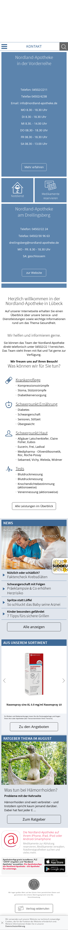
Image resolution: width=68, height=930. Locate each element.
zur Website (34, 273)
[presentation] (4, 680)
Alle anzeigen (34, 626)
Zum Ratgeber (34, 819)
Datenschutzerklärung (15, 926)
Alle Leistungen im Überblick (34, 506)
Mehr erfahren (34, 167)
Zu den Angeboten (34, 726)
